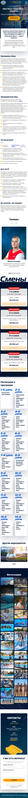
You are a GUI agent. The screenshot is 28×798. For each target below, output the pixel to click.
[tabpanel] (14, 248)
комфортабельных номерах (15, 146)
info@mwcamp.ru (14, 734)
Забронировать (14, 303)
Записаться (14, 18)
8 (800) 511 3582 (14, 723)
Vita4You (20, 101)
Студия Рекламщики (22, 795)
